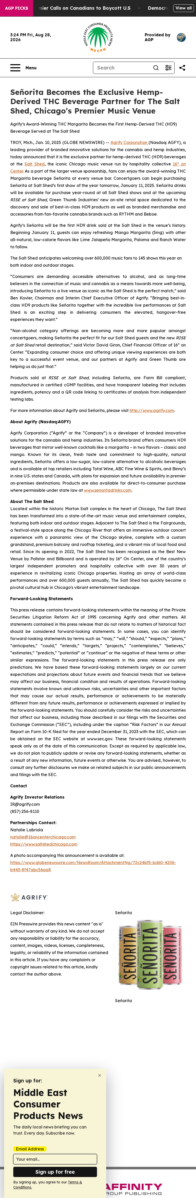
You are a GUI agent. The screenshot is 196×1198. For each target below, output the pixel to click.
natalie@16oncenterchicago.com (43, 836)
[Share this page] (182, 68)
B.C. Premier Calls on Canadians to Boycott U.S (75, 8)
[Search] (156, 68)
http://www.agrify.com (152, 410)
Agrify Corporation (130, 142)
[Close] (99, 1075)
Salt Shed (34, 163)
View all (184, 7)
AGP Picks (16, 8)
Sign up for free (55, 1172)
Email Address (30, 1148)
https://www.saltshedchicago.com (43, 844)
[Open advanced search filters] (168, 68)
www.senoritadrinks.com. (108, 490)
